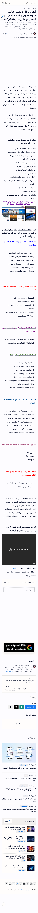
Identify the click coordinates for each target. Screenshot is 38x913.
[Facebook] (34, 883)
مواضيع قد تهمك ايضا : (28, 582)
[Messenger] (20, 883)
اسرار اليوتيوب (23, 786)
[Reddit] (6, 883)
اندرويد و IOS (24, 806)
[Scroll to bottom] (3, 904)
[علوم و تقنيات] (25, 34)
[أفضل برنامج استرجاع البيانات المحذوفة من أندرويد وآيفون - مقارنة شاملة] (19, 688)
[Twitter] (31, 883)
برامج (26, 775)
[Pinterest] (10, 883)
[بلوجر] (33, 697)
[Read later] (6, 33)
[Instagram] (17, 883)
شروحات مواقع (23, 765)
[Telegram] (27, 883)
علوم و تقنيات (28, 3)
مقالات (25, 796)
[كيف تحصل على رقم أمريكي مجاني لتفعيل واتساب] (19, 753)
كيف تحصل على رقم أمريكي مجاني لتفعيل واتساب (19, 768)
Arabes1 (16, 568)
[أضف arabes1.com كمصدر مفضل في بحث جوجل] (19, 647)
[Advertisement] (19, 61)
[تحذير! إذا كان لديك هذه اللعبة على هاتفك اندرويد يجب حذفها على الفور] (19, 680)
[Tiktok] (13, 883)
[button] (35, 2)
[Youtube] (24, 883)
